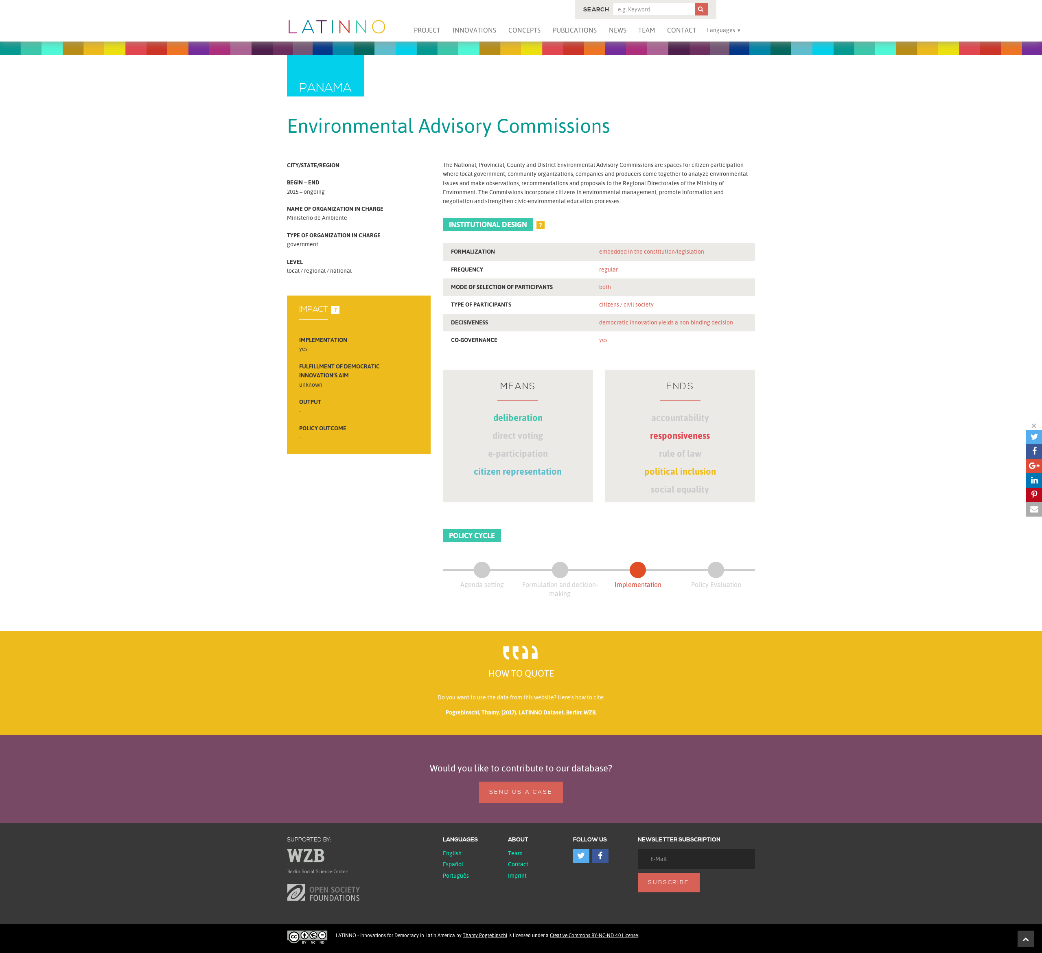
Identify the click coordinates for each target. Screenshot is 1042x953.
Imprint (517, 875)
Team (646, 30)
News (617, 30)
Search (596, 9)
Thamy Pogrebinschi (485, 935)
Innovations (474, 30)
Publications (575, 30)
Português (456, 875)
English (452, 853)
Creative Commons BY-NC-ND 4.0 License (594, 935)
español (453, 864)
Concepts (524, 30)
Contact (681, 30)
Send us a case (520, 792)
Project (427, 30)
